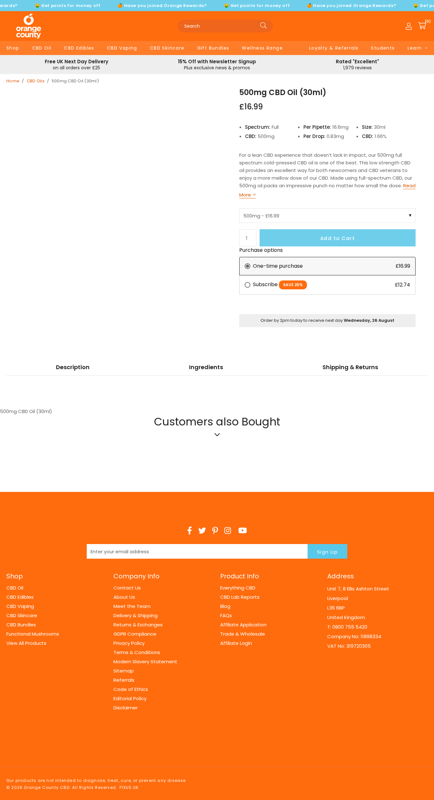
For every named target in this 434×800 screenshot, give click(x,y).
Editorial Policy (129, 698)
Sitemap (123, 670)
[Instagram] (228, 530)
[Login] (409, 26)
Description (73, 367)
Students (383, 48)
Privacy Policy (129, 643)
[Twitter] (202, 530)
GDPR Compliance (134, 634)
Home (12, 81)
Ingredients (206, 367)
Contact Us (127, 587)
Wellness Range (262, 48)
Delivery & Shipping (135, 615)
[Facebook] (189, 530)
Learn (415, 48)
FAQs (226, 615)
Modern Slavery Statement (145, 661)
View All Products (26, 643)
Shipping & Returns (350, 367)
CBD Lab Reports (240, 597)
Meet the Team (132, 606)
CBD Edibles (79, 48)
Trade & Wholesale (242, 634)
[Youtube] (242, 530)
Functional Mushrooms (32, 634)
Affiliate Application (243, 624)
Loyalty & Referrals (334, 48)
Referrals (123, 680)
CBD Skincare (167, 48)
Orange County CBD (28, 26)
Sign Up (327, 551)
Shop (12, 48)
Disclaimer (125, 707)
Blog (225, 606)
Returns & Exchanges (138, 624)
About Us (124, 597)
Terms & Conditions (136, 652)
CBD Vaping (122, 48)
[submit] (263, 26)
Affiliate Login (236, 643)
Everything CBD (237, 587)
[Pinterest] (215, 530)
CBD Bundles (21, 624)
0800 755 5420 (349, 627)
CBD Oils (35, 81)
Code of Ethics (130, 689)
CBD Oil (41, 48)
